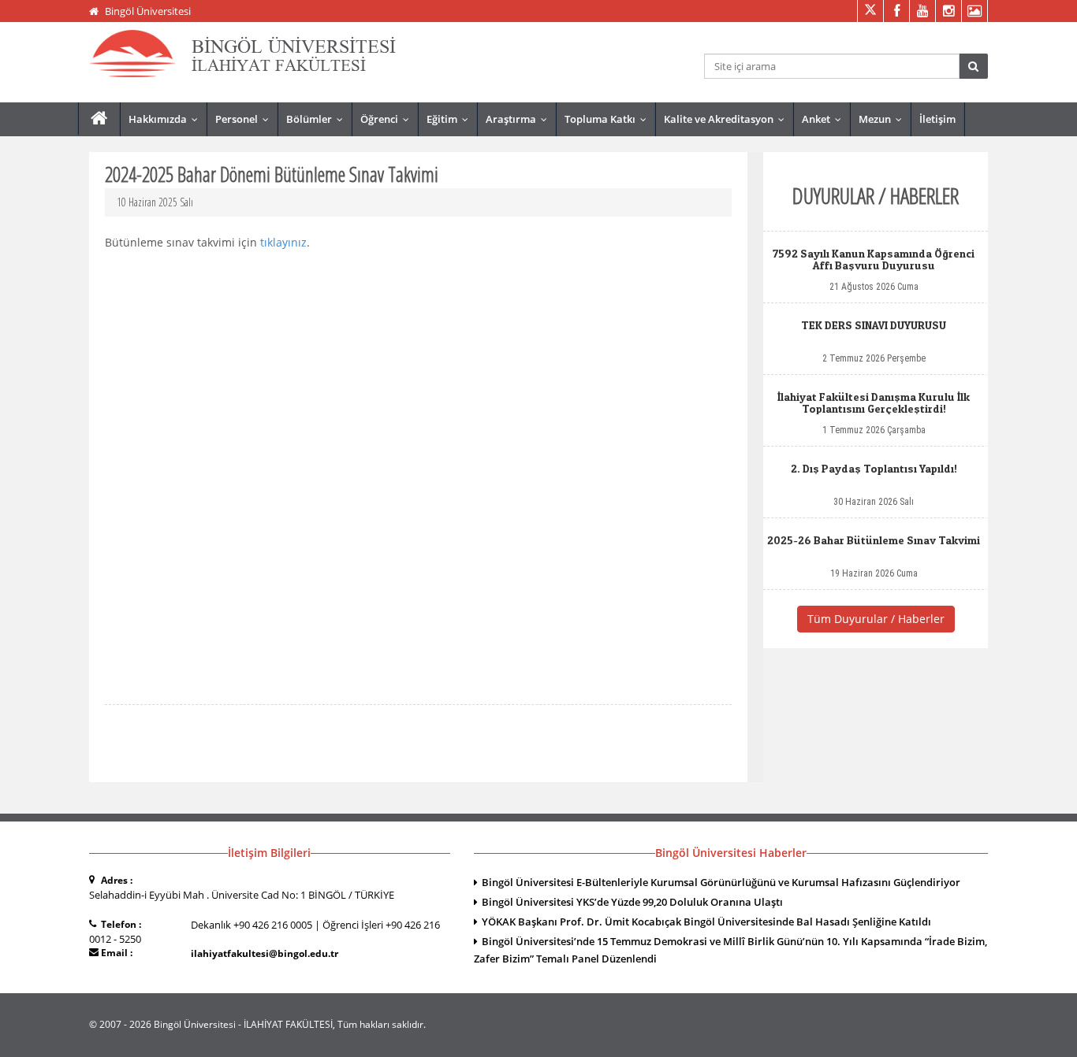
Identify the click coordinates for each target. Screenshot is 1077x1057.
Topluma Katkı (609, 119)
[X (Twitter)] (870, 11)
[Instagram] (948, 11)
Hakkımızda (167, 119)
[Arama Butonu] (973, 66)
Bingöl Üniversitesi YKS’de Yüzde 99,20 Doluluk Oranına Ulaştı (632, 902)
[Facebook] (896, 11)
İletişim (937, 119)
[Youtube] (922, 11)
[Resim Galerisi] (974, 11)
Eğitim (451, 119)
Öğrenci (388, 119)
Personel (245, 119)
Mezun (884, 119)
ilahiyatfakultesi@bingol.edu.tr (264, 953)
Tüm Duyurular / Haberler (876, 618)
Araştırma (520, 119)
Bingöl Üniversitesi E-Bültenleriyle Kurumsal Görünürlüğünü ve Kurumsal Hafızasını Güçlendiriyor (721, 882)
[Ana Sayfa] (99, 118)
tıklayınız (282, 242)
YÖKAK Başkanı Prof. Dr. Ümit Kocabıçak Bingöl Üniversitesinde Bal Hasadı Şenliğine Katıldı (706, 921)
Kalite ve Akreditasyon (728, 119)
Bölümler (318, 119)
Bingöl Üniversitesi (148, 11)
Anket (825, 119)
